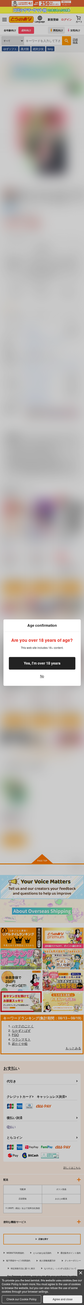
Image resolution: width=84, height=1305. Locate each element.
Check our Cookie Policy (21, 1299)
